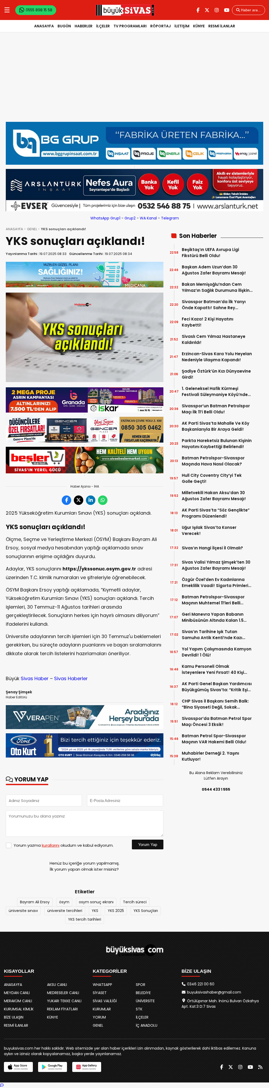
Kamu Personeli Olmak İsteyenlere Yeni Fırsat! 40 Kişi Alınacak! (213, 669)
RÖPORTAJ (160, 26)
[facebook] (197, 10)
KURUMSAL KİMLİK (19, 1009)
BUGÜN (64, 26)
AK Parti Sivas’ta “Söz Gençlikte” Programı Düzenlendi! (216, 513)
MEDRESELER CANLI (63, 992)
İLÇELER (103, 26)
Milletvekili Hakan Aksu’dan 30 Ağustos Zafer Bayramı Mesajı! (214, 496)
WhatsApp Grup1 (105, 218)
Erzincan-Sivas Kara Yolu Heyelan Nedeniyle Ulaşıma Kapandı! (217, 357)
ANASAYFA (44, 26)
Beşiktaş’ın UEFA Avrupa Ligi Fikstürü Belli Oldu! (210, 252)
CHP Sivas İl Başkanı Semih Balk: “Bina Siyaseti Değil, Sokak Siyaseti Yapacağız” (215, 704)
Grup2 (130, 218)
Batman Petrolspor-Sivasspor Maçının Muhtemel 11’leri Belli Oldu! (213, 600)
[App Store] (18, 1067)
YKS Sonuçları (145, 910)
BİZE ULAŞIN (13, 1017)
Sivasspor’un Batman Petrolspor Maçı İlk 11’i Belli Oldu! (216, 409)
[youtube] (226, 10)
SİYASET (100, 992)
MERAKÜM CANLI (18, 1001)
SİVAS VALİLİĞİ (105, 1001)
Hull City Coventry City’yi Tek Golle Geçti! (212, 478)
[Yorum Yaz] (2, 1085)
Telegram (170, 218)
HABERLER (83, 26)
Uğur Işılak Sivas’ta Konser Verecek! (209, 530)
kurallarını (50, 845)
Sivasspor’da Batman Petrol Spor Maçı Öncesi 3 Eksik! (217, 721)
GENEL (32, 229)
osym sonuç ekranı (96, 902)
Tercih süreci (135, 902)
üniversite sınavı (23, 910)
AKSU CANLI (57, 984)
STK (139, 1009)
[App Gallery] (86, 1067)
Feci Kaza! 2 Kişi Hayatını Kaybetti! (207, 322)
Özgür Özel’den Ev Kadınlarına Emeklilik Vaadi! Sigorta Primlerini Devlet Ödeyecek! (217, 583)
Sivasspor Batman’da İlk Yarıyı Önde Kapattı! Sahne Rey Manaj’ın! (214, 305)
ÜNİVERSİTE (145, 1001)
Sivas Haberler (71, 678)
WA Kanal (148, 218)
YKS (95, 910)
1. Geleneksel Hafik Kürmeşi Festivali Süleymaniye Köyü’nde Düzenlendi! (215, 392)
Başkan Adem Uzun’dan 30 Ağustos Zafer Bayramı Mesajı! (214, 270)
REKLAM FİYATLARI (62, 1009)
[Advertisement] (134, 82)
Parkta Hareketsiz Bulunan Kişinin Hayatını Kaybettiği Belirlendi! (217, 443)
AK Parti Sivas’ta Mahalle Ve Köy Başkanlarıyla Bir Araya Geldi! (215, 426)
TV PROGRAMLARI (130, 26)
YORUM (99, 1017)
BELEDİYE (143, 992)
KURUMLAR (102, 1009)
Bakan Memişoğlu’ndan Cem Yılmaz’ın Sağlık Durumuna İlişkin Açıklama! (216, 287)
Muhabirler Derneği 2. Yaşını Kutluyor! (210, 756)
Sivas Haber (35, 678)
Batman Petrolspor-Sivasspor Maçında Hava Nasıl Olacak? (213, 461)
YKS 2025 (116, 910)
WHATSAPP (102, 984)
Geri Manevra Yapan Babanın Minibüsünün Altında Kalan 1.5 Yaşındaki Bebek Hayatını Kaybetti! (213, 617)
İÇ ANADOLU (146, 1025)
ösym (64, 902)
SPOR (140, 984)
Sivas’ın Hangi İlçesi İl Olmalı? (212, 548)
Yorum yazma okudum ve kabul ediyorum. (63, 845)
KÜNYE (199, 26)
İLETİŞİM (181, 26)
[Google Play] (52, 1067)
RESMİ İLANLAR (221, 26)
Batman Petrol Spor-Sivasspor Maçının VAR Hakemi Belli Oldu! (214, 739)
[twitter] (207, 10)
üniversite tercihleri (64, 910)
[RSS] (260, 1067)
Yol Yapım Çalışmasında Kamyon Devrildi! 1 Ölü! (216, 652)
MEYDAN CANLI (17, 992)
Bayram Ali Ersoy (35, 902)
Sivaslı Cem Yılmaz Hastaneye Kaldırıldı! (213, 339)
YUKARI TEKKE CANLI (64, 1001)
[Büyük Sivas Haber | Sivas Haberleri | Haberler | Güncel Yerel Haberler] (125, 10)
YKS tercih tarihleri (84, 919)
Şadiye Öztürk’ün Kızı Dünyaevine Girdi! (216, 374)
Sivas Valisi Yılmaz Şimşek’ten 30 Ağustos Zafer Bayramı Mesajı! (216, 565)
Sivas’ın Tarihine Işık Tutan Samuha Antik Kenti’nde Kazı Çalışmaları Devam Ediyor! (212, 635)
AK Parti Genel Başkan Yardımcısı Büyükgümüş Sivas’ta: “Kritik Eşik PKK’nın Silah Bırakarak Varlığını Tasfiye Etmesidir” (217, 687)
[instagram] (217, 10)
